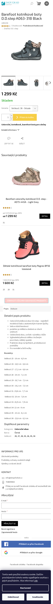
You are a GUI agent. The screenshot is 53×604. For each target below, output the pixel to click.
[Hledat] (32, 3)
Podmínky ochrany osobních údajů (15, 460)
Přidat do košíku (27, 117)
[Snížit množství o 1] (11, 119)
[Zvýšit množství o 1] (11, 115)
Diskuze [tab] (14, 308)
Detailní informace (9, 130)
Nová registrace (8, 529)
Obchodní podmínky (9, 456)
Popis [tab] (6, 308)
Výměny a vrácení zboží (11, 463)
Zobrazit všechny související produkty (26, 300)
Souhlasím (37, 597)
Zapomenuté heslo (9, 532)
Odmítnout (13, 597)
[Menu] (46, 3)
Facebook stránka (17, 564)
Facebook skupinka (35, 564)
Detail (45, 216)
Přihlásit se (10, 523)
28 (9, 289)
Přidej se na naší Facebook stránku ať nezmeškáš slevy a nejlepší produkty (28, 487)
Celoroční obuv (22, 429)
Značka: (11, 28)
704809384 (10, 482)
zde (36, 580)
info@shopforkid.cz (14, 477)
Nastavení (25, 588)
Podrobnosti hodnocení (33, 26)
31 (4, 222)
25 (4, 289)
